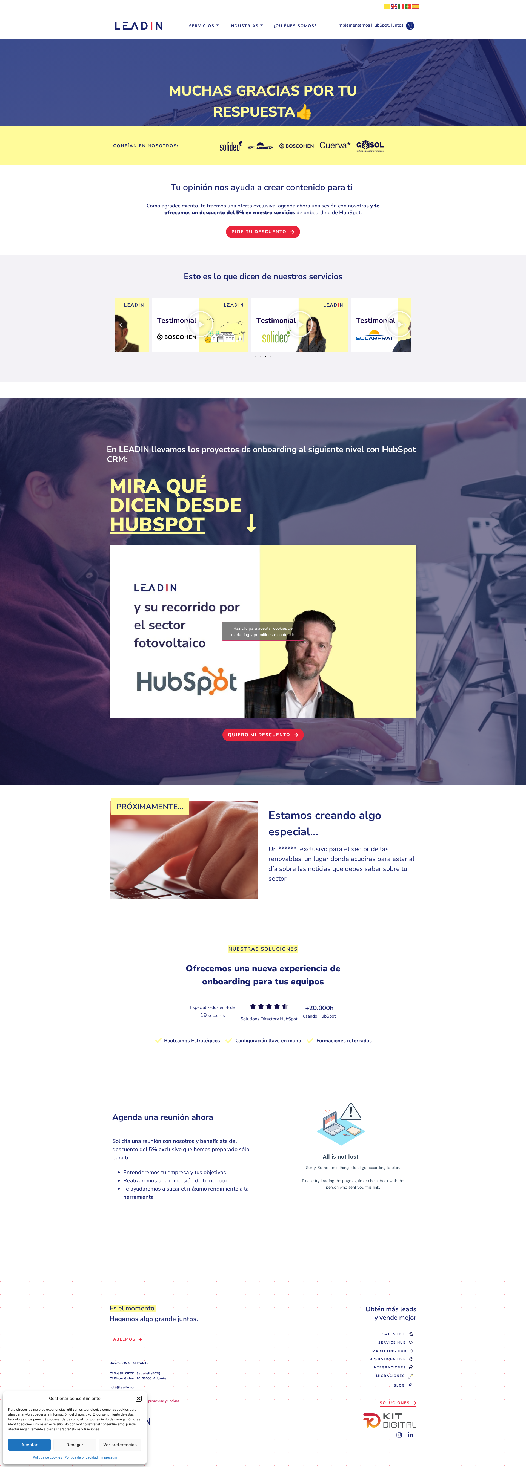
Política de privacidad (81, 1457)
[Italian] (401, 6)
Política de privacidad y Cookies (155, 1401)
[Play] (263, 325)
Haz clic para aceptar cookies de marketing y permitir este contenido (263, 631)
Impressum (109, 1457)
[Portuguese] (408, 6)
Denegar (74, 1444)
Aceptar (29, 1444)
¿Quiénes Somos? (295, 25)
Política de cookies (47, 1457)
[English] (394, 6)
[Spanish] (415, 6)
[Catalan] (387, 6)
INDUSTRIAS (244, 25)
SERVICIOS (202, 25)
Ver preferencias (120, 1444)
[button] (138, 1398)
